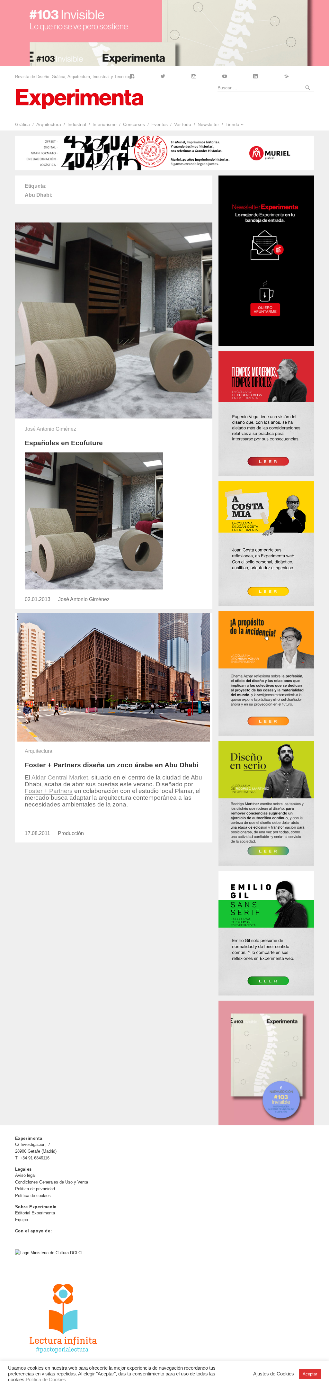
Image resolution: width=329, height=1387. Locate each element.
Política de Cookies (46, 1379)
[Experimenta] (79, 98)
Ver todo (182, 124)
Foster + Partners (49, 791)
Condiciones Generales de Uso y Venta (51, 1182)
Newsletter (208, 124)
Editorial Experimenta (35, 1213)
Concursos (134, 124)
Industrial (76, 124)
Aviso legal (25, 1175)
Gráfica (22, 124)
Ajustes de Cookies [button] (273, 1373)
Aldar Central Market (59, 777)
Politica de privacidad (35, 1188)
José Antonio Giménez (50, 429)
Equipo (21, 1219)
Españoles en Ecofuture (64, 442)
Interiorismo (105, 124)
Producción (71, 833)
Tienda (232, 124)
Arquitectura (48, 124)
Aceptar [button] (310, 1374)
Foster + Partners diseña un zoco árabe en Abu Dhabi (112, 765)
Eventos (159, 124)
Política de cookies (33, 1195)
